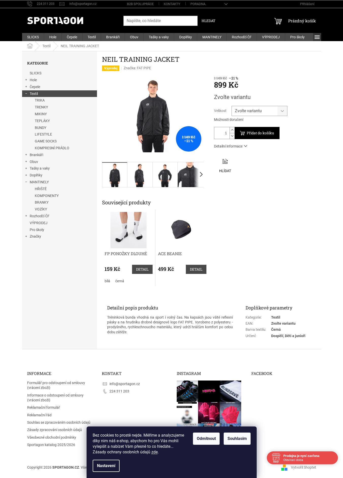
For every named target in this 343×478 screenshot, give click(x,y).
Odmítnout (206, 438)
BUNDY (40, 128)
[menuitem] (33, 37)
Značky (35, 236)
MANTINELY (39, 182)
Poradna (197, 4)
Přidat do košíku (260, 132)
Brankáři (36, 155)
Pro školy (37, 230)
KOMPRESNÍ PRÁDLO (52, 148)
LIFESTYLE (43, 134)
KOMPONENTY (47, 196)
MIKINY (41, 114)
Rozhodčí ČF (40, 216)
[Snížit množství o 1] (232, 136)
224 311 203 (119, 391)
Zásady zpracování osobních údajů (54, 430)
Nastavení (106, 465)
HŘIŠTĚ (41, 189)
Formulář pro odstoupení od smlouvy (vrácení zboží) (56, 385)
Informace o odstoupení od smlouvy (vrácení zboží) (55, 397)
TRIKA (40, 100)
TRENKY (41, 107)
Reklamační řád (39, 415)
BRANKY (41, 202)
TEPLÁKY (42, 121)
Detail (142, 269)
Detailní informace (228, 146)
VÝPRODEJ (38, 223)
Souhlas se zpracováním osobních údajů (58, 422)
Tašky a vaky (40, 168)
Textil (34, 94)
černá (119, 281)
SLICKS (35, 73)
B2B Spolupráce (140, 4)
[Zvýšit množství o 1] (232, 130)
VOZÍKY (41, 209)
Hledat (209, 20)
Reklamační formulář (43, 407)
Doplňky (36, 175)
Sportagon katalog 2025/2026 (51, 445)
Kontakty (172, 4)
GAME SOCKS (46, 141)
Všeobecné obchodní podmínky (51, 437)
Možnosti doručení (228, 120)
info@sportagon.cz (124, 384)
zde (154, 452)
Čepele (35, 87)
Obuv (34, 162)
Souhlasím (237, 438)
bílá (107, 281)
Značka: (137, 68)
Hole (33, 80)
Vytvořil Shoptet (303, 467)
